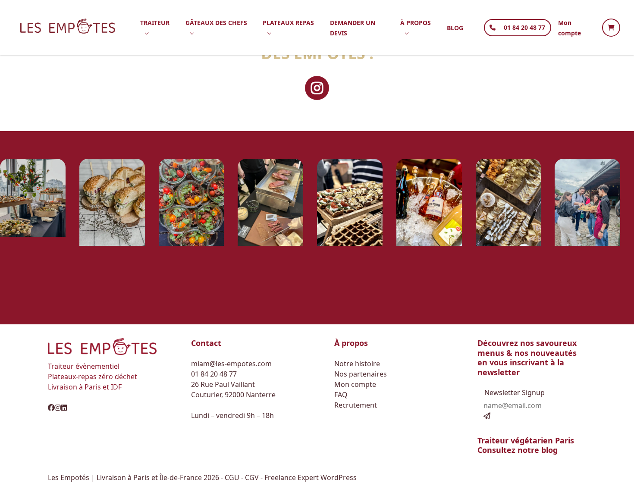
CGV (253, 477)
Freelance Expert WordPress (310, 477)
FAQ (341, 394)
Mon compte (355, 384)
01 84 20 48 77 (524, 27)
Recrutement (355, 405)
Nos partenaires (360, 374)
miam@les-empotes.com (231, 363)
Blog (455, 28)
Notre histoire (357, 363)
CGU (233, 477)
